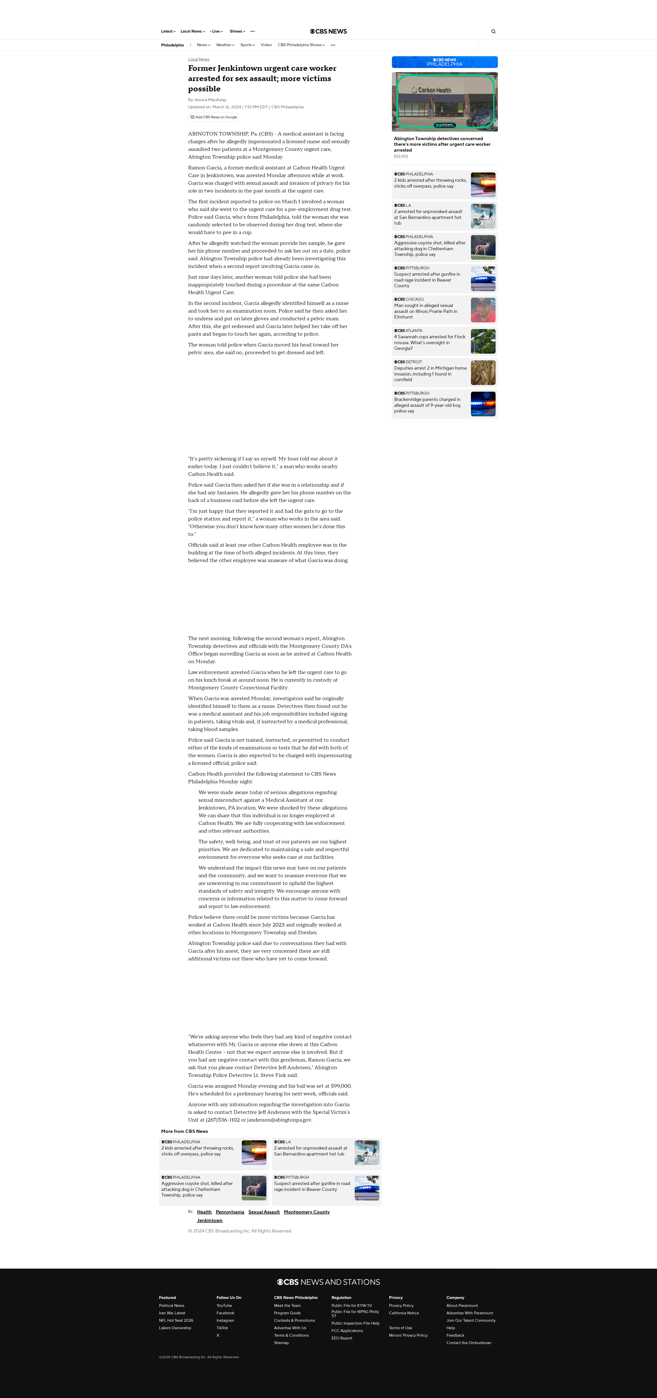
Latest (167, 31)
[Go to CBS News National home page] (328, 31)
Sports (246, 45)
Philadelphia (172, 45)
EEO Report (342, 1338)
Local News (192, 31)
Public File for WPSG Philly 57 (355, 1314)
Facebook (225, 1313)
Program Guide (287, 1313)
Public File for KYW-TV (352, 1306)
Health (204, 1212)
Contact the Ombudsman (469, 1343)
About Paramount (462, 1306)
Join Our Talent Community (471, 1320)
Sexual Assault (264, 1212)
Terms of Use (400, 1328)
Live (216, 31)
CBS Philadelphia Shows (300, 45)
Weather (224, 45)
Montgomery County (307, 1212)
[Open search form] (493, 31)
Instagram (225, 1320)
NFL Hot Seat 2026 (176, 1320)
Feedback (455, 1335)
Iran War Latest (172, 1313)
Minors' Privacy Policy (408, 1335)
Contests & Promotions (294, 1320)
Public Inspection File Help (356, 1323)
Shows (236, 31)
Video (266, 45)
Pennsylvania (230, 1212)
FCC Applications (347, 1331)
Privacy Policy (401, 1306)
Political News (171, 1306)
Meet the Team (287, 1306)
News (202, 45)
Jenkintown (210, 1220)
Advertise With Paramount (470, 1313)
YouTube (224, 1306)
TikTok (222, 1328)
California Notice (404, 1313)
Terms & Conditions (291, 1335)
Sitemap (281, 1343)
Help (451, 1328)
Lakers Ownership (175, 1328)
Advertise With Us (290, 1328)
